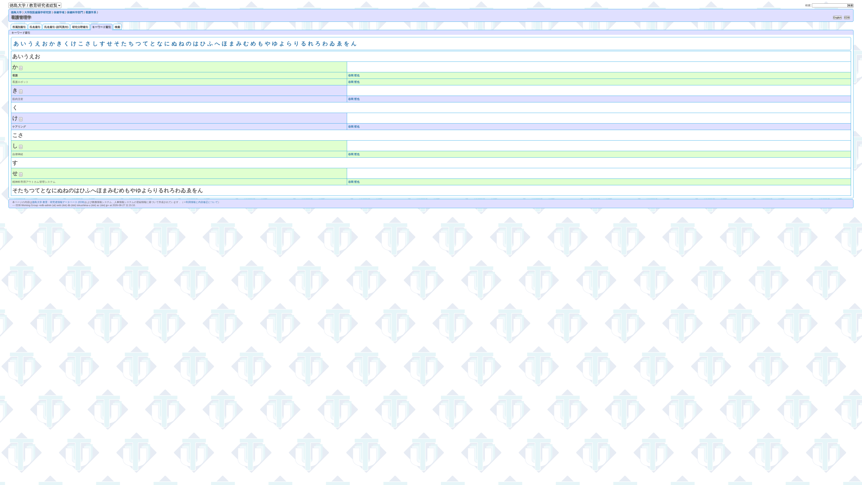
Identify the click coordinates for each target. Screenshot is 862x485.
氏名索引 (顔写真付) (56, 27)
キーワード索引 (101, 27)
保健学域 (59, 12)
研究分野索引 (80, 27)
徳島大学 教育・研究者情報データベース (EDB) (58, 202)
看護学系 (91, 12)
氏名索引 (35, 27)
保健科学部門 (75, 12)
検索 (117, 27)
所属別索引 (19, 27)
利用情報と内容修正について (202, 202)
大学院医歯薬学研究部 (37, 12)
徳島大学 (16, 12)
